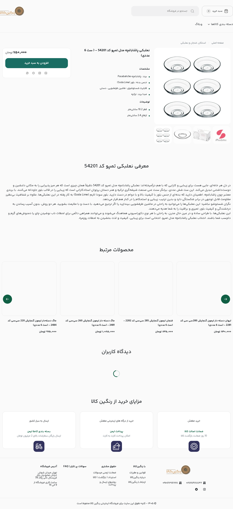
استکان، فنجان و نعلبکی (193, 43)
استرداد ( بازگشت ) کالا (104, 477)
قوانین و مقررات (137, 473)
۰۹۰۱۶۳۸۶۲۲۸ (170, 483)
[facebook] (46, 73)
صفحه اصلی (218, 43)
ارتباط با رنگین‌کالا (137, 482)
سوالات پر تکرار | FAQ (74, 467)
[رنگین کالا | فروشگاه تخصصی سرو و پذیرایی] (12, 11)
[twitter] (39, 73)
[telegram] (33, 73)
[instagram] (204, 489)
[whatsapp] (27, 73)
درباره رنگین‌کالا (138, 477)
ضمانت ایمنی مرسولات (104, 473)
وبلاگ (198, 24)
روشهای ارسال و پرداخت (108, 483)
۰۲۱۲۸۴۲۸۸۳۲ (194, 483)
